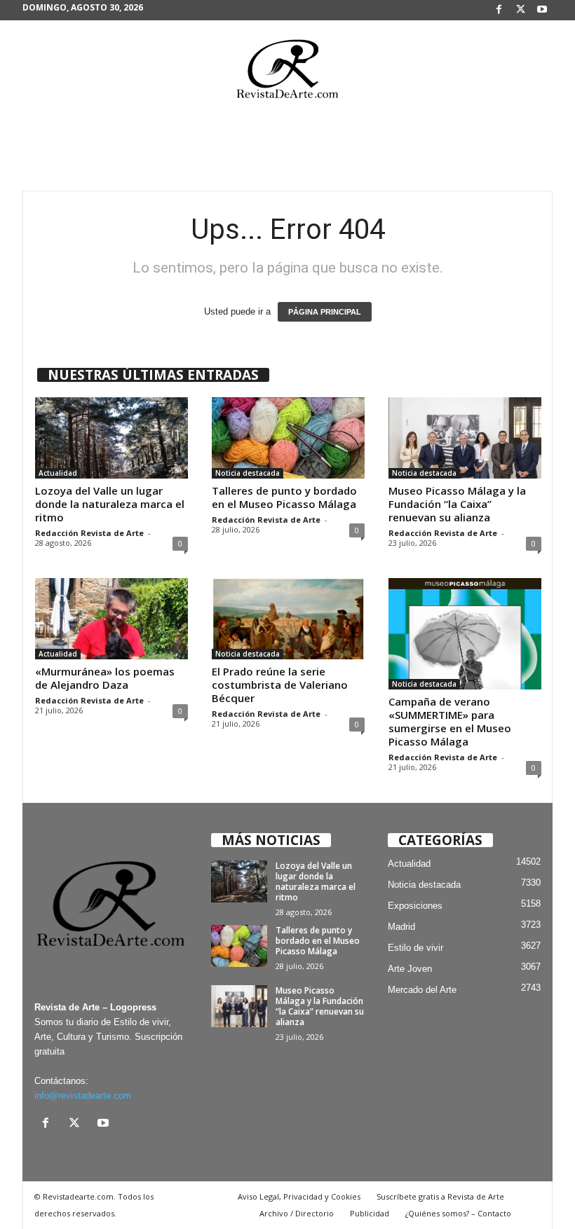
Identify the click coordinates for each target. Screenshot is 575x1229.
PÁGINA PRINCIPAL (324, 312)
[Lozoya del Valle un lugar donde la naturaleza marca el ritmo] (111, 438)
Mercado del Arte (422, 989)
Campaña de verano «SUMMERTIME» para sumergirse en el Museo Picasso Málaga (449, 721)
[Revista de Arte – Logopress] (287, 72)
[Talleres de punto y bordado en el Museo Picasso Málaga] (288, 438)
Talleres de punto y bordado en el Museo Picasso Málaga (284, 497)
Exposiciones (415, 905)
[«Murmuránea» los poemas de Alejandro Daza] (111, 618)
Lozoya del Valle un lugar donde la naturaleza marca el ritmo (109, 503)
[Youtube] (542, 10)
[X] (520, 10)
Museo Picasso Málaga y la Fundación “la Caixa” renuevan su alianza (457, 503)
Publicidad (369, 1213)
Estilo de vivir (415, 947)
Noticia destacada (247, 473)
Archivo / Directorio (296, 1213)
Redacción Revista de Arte (89, 533)
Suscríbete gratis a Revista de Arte (440, 1196)
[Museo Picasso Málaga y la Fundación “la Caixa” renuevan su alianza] (464, 438)
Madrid (401, 926)
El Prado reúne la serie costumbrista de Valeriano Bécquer (280, 684)
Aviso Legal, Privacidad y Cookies (299, 1196)
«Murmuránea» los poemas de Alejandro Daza (105, 678)
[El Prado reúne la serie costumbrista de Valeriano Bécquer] (288, 618)
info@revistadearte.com (82, 1095)
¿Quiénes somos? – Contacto (458, 1213)
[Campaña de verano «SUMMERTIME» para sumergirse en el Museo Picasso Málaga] (464, 633)
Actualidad (58, 473)
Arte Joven (410, 968)
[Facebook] (498, 10)
